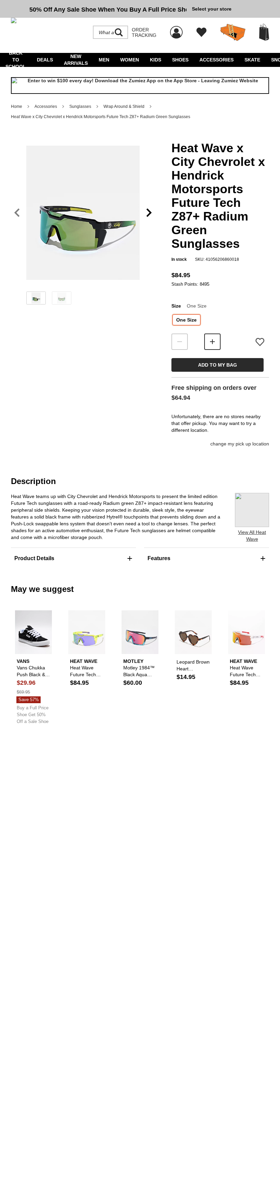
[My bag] (264, 32)
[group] (98, 8)
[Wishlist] (201, 32)
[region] (83, 224)
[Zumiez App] (140, 85)
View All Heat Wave (252, 535)
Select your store (212, 9)
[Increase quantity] (212, 341)
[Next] (149, 213)
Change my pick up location (239, 443)
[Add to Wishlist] (260, 342)
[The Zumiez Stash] (233, 32)
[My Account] (176, 28)
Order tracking (144, 32)
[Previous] (17, 213)
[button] (83, 213)
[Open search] (119, 32)
